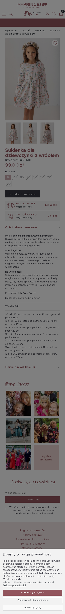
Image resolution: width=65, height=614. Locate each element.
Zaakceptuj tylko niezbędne (32, 600)
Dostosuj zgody (32, 608)
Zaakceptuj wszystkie (32, 593)
